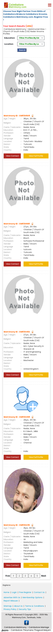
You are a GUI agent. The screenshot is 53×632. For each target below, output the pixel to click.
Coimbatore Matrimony (15, 29)
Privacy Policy (10, 609)
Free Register (25, 592)
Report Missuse (11, 600)
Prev (7, 575)
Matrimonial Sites (36, 29)
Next (43, 575)
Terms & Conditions (34, 606)
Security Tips (25, 609)
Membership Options (32, 597)
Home (6, 592)
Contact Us (39, 592)
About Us (18, 606)
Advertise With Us (12, 597)
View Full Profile (36, 156)
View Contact (12, 156)
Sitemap (8, 606)
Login (14, 592)
